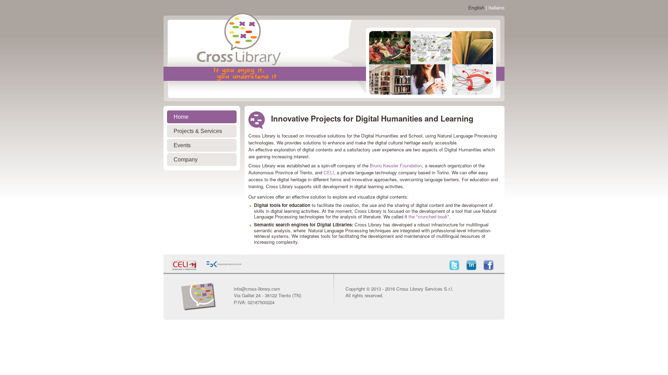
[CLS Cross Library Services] (220, 59)
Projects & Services (198, 131)
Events (182, 145)
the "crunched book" (428, 216)
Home (181, 117)
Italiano (496, 7)
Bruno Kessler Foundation (396, 165)
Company (186, 159)
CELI (329, 172)
